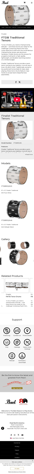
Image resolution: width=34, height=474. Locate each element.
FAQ (6, 347)
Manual (11, 360)
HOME (3, 27)
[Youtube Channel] (22, 435)
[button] (17, 175)
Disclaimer (17, 443)
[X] (18, 435)
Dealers (17, 457)
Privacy (17, 446)
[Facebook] (11, 435)
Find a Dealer (27, 335)
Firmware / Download (22, 361)
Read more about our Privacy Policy (17, 471)
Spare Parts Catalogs (27, 348)
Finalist (14, 27)
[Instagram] (14, 435)
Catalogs (17, 347)
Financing (6, 335)
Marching (8, 27)
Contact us (17, 335)
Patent (17, 450)
